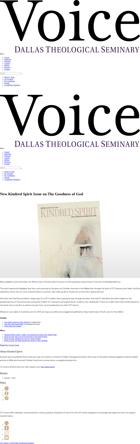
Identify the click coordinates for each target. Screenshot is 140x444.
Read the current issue (9, 345)
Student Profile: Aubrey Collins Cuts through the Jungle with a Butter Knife (30, 335)
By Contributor (9, 81)
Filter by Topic (9, 77)
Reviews (7, 67)
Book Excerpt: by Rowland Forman (25, 337)
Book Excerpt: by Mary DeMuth (25, 341)
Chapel (6, 58)
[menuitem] (72, 58)
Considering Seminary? (12, 85)
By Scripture (8, 79)
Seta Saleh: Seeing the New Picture (16, 322)
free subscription (48, 367)
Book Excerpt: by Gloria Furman (22, 339)
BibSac (6, 65)
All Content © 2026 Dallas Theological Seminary (17, 443)
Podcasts (7, 61)
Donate (6, 83)
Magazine (7, 59)
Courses (7, 63)
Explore (7, 69)
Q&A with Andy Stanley (13, 326)
